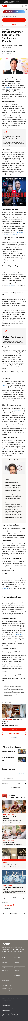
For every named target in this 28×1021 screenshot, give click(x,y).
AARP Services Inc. (17, 975)
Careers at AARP (17, 967)
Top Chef (13, 272)
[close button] (26, 9)
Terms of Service (19, 998)
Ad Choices (18, 1008)
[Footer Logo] (14, 944)
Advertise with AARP (17, 965)
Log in (19, 773)
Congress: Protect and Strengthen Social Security (13, 138)
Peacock (8, 87)
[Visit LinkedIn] (17, 1014)
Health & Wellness (8, 335)
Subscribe (14, 729)
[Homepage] (5, 6)
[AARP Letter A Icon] (6, 332)
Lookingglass (17, 410)
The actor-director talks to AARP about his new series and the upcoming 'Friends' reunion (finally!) (13, 45)
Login (19, 6)
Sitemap (3, 998)
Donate (3, 957)
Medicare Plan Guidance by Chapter (13, 338)
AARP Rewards (4, 965)
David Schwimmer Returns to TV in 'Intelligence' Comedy (12, 36)
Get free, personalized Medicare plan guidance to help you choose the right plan (13, 341)
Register (14, 5)
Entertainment (6, 29)
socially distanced (18, 634)
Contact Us (16, 954)
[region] (14, 781)
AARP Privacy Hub (10, 998)
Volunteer (4, 959)
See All (14, 897)
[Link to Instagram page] (13, 1014)
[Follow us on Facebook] (3, 1014)
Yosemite (5, 450)
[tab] (5, 783)
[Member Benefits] (5, 796)
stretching (5, 588)
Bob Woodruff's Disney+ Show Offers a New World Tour (9, 759)
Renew (14, 24)
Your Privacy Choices (6, 1010)
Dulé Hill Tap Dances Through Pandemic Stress (8, 750)
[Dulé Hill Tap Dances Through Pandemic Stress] (22, 751)
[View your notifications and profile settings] (25, 783)
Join (14, 20)
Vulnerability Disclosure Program (8, 1008)
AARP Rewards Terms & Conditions (8, 1003)
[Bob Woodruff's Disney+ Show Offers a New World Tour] (22, 759)
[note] (14, 75)
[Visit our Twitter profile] (8, 1014)
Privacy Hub (14, 737)
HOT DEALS (7, 905)
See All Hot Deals (14, 913)
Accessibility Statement (6, 1000)
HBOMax (4, 385)
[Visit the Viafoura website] (16, 790)
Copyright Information (6, 1005)
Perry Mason (10, 285)
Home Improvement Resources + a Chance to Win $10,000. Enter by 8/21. (12, 2)
